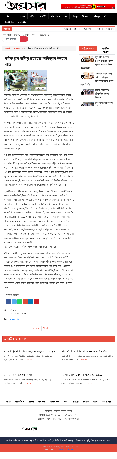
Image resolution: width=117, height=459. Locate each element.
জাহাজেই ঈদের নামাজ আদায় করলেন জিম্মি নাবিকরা (84, 351)
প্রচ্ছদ (22, 16)
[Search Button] (24, 39)
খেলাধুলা (75, 16)
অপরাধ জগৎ (54, 401)
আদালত (95, 401)
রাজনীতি (43, 16)
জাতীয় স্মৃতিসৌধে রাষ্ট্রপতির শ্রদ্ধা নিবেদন (102, 94)
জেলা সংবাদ (42, 401)
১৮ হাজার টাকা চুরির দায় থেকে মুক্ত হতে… (81, 374)
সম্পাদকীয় (22, 22)
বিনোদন (85, 16)
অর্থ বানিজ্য (106, 401)
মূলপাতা (7, 48)
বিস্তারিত (28, 359)
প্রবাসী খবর (9, 22)
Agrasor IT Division (66, 450)
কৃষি (65, 16)
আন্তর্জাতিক (55, 16)
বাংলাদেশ (75, 401)
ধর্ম (105, 16)
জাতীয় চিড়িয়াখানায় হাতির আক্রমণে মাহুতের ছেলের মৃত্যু (30, 351)
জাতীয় (32, 16)
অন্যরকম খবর (18, 48)
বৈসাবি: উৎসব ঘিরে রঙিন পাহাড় (18, 374)
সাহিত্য (97, 16)
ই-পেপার (10, 16)
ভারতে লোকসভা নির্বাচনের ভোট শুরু (74, 28)
